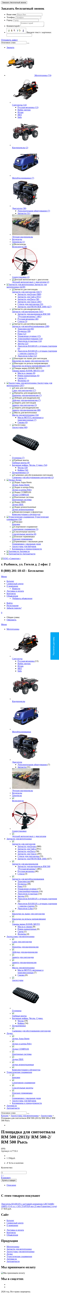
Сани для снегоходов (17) (24, 390)
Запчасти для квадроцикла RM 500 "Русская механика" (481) (34, 315)
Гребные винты (19, 1016)
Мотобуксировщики (21, 732)
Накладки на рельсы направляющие (29, 919)
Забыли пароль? (14, 608)
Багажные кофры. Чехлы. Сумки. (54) (29, 465)
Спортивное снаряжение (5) (25, 529)
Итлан (20, 112)
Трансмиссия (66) (26, 329)
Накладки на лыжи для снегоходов (28, 914)
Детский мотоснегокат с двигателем (29, 836)
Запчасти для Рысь (27, 851)
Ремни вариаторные (27, 929)
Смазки (21, 975)
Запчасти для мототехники (19, 839)
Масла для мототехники (23, 967)
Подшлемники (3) (20, 472)
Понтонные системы (22, 499)
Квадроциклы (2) (20, 147)
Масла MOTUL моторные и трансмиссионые (30, 971)
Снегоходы (17, 658)
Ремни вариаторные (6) (28, 375)
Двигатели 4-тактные (28, 894)
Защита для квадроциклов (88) (26, 410)
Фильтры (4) (23, 380)
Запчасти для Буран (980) (29, 294)
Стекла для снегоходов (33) (30, 304)
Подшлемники (19, 1026)
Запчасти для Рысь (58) (28, 299)
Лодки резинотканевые (23, 509)
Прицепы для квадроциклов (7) (27, 395)
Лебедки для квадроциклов (25, 952)
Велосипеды (18, 801)
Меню (4, 576)
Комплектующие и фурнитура (26, 514)
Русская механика (26, 661)
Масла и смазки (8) (26, 373)
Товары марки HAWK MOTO (26, 924)
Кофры (21, 1023)
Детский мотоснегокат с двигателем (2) (30, 282)
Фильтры (22, 934)
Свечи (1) (22, 378)
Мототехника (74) (43, 75)
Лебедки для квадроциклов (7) (26, 400)
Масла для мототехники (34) (25, 415)
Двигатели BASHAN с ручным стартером (37, 899)
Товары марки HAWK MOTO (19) (28, 371)
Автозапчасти (28, 554)
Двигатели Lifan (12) (27, 356)
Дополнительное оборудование (32, 764)
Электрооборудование (28, 891)
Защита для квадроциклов (24, 962)
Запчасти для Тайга (27, 849)
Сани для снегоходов (22, 941)
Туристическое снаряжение (19, 1072)
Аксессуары (17, 980)
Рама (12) (22, 334)
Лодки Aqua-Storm (20, 485)
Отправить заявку (9, 40)
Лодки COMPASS (20, 495)
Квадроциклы (18, 701)
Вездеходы (17, 239)
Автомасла (24, 551)
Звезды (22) (23, 343)
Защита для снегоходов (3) (24, 405)
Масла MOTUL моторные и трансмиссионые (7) (30, 418)
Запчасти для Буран (27, 846)
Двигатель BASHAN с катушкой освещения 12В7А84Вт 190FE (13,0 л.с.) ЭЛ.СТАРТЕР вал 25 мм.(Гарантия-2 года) (29, 1205)
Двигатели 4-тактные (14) (30, 341)
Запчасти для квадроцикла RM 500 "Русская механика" (34, 867)
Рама (20, 886)
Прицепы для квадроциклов (25, 947)
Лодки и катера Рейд (22, 490)
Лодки (18, 480)
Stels (20, 117)
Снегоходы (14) (19, 105)
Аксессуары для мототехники (20, 936)
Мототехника (13, 629)
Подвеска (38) (24, 331)
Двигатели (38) (19, 208)
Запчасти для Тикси (27, 854)
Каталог (5, 1115)
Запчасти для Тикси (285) (29, 302)
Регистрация (12, 605)
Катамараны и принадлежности (27, 549)
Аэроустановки (19, 831)
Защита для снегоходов (23, 957)
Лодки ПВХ (17, 504)
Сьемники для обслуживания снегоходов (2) (33, 477)
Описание (11, 1185)
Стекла (21, 874)
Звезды (21, 896)
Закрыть (10, 47)
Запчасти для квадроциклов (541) (27, 311)
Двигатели (17, 762)
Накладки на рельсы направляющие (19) (31, 366)
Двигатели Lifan (25, 908)
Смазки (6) (23, 422)
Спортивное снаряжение (23, 1082)
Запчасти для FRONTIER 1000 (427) (34, 306)
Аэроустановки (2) (21, 277)
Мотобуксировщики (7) (23, 178)
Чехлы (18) (23, 467)
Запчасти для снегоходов (23, 844)
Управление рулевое (27, 889)
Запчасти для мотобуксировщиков (28, 879)
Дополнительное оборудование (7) (34, 211)
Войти (10, 603)
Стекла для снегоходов (29, 856)
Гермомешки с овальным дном (26, 544)
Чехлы (21, 1021)
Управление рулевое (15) (29, 336)
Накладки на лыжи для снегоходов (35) (30, 361)
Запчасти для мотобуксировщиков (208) (30, 326)
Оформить (11, 620)
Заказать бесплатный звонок (14, 3)
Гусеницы (16, 1010)
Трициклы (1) (18, 242)
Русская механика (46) (28, 319)
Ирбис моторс (24, 110)
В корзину (6, 1177)
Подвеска (22, 884)
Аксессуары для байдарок (24, 546)
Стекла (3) (22, 321)
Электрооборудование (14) (30, 338)
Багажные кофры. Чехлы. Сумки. (27, 1018)
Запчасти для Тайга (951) (29, 297)
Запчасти (22, 767)
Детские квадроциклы (22, 237)
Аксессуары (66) (19, 427)
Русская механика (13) (28, 107)
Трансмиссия (24, 881)
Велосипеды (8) (19, 247)
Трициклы (17, 795)
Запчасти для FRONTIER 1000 (32, 859)
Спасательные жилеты (22, 1088)
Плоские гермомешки (22, 539)
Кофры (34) (23, 470)
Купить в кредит (9, 1180)
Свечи (21, 931)
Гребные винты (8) (21, 462)
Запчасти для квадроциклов (25, 864)
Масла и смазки (25, 926)
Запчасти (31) (24, 213)
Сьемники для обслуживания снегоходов (31, 1031)
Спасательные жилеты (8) (24, 534)
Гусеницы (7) (18, 458)
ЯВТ (20, 115)
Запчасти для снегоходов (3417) (27, 292)
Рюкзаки (16, 524)
